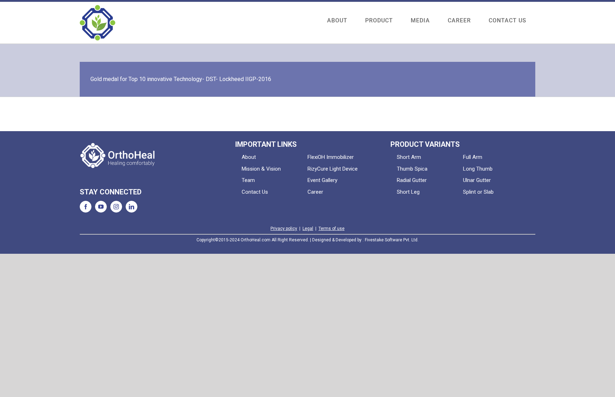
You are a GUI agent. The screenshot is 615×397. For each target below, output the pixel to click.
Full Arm (472, 157)
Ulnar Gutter (477, 180)
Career (315, 192)
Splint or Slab (478, 192)
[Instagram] (116, 207)
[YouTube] (101, 207)
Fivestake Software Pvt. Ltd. (392, 239)
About (249, 157)
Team (248, 180)
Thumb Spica (412, 169)
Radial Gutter (412, 180)
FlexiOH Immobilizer (331, 157)
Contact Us (255, 192)
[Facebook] (85, 207)
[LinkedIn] (131, 207)
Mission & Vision (261, 169)
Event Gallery (322, 180)
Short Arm (409, 157)
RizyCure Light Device (333, 169)
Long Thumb (478, 169)
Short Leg (408, 192)
